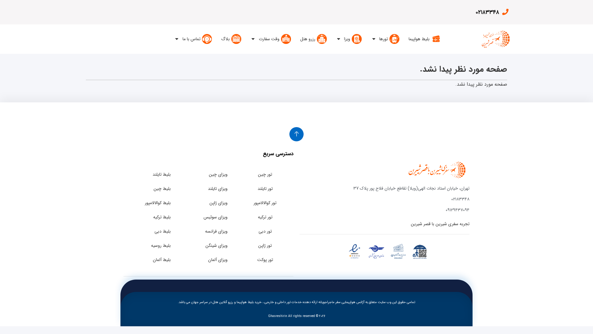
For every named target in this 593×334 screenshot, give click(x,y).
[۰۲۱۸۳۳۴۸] (505, 12)
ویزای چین (218, 174)
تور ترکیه (265, 217)
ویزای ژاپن (218, 202)
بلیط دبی (162, 231)
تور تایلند (265, 188)
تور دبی (265, 231)
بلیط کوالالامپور (158, 202)
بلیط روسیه (161, 245)
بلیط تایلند (162, 174)
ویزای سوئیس (216, 217)
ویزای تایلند (218, 188)
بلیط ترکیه (162, 217)
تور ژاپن (265, 245)
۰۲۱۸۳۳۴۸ (487, 12)
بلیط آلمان (162, 259)
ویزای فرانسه (216, 231)
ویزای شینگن (216, 245)
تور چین (265, 174)
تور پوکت (265, 259)
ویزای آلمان (218, 259)
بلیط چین (162, 188)
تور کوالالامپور (265, 202)
